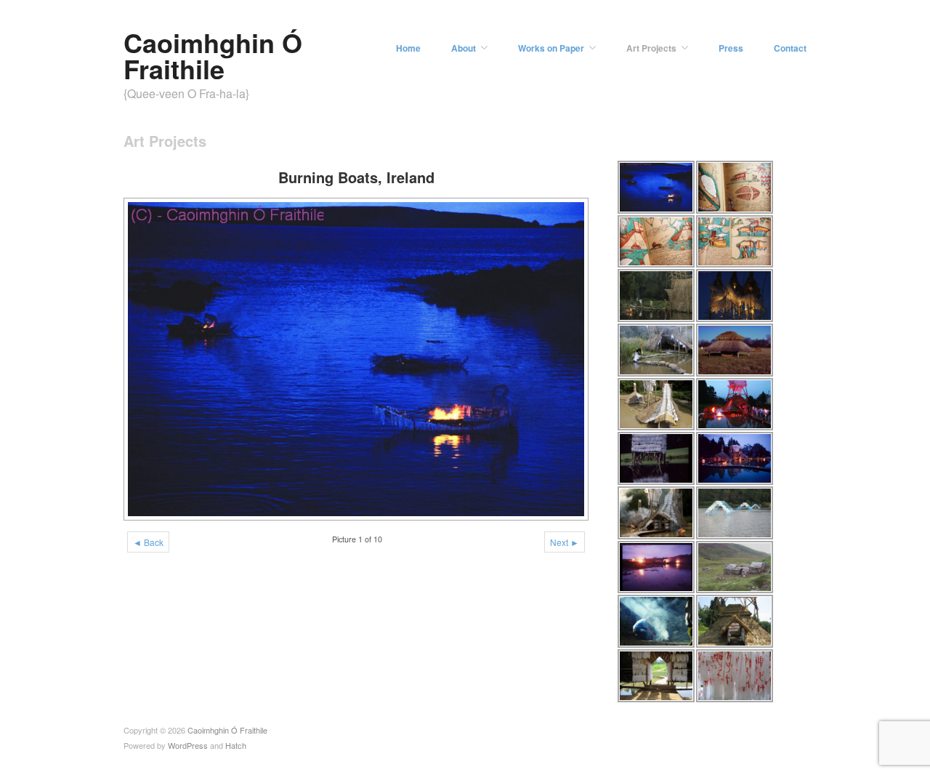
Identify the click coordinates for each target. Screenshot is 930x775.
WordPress (188, 745)
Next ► (564, 542)
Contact (790, 48)
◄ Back (148, 542)
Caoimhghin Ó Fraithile (213, 55)
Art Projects (651, 48)
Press (731, 48)
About (463, 48)
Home (408, 48)
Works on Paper (551, 48)
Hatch (235, 745)
